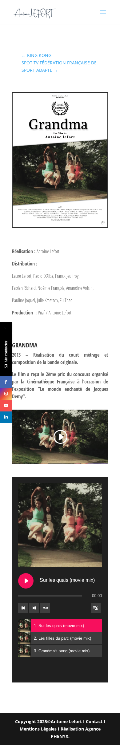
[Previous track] (23, 608)
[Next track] (34, 608)
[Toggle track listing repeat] (45, 608)
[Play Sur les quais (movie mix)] (26, 581)
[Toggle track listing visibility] (96, 608)
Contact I (95, 721)
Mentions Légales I (40, 729)
